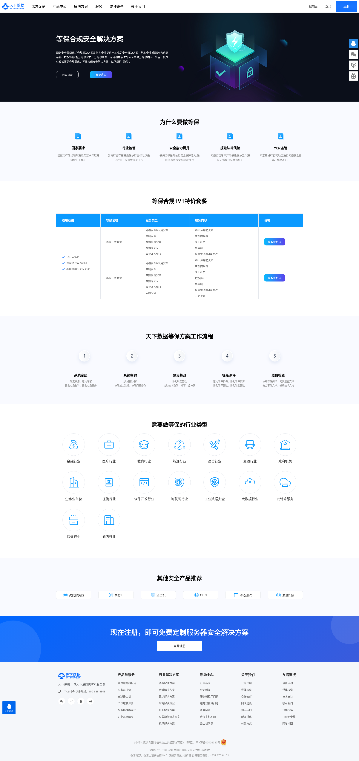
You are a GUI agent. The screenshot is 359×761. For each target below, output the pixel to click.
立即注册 (179, 646)
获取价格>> (274, 242)
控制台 (313, 6)
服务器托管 (124, 690)
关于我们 (138, 6)
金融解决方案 (167, 690)
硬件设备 (117, 6)
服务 (98, 6)
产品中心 (60, 6)
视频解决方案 (167, 723)
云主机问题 (206, 723)
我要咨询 (67, 75)
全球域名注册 (126, 703)
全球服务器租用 (127, 683)
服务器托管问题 (209, 703)
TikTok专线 (288, 716)
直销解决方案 (167, 696)
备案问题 (205, 710)
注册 (346, 6)
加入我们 (246, 710)
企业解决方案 (167, 710)
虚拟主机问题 (208, 716)
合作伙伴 (246, 696)
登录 (328, 6)
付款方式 (246, 723)
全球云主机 (124, 696)
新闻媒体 (246, 716)
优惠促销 (38, 6)
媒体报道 (246, 690)
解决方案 (81, 6)
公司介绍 (246, 683)
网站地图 (287, 723)
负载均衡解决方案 (169, 716)
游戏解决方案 (167, 683)
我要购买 (101, 74)
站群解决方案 (167, 703)
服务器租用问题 (209, 696)
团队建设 (246, 703)
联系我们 (287, 703)
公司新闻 (205, 690)
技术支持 (287, 696)
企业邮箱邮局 (126, 716)
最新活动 (287, 683)
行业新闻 (205, 683)
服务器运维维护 (127, 710)
